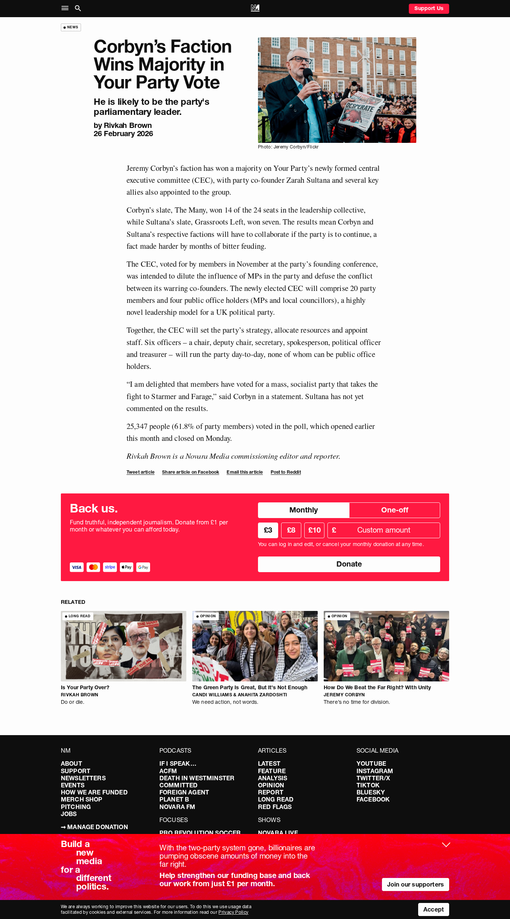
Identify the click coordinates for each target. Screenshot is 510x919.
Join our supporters (415, 884)
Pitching (76, 806)
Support (75, 771)
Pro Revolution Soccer (200, 833)
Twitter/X (373, 778)
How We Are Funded (94, 792)
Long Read (275, 799)
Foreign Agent (184, 792)
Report (270, 792)
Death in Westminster (196, 778)
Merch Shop (82, 799)
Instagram (375, 771)
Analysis (272, 778)
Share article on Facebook (190, 472)
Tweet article (141, 472)
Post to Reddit (286, 472)
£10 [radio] (314, 530)
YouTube (371, 763)
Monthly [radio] (303, 509)
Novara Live (278, 833)
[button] (66, 8)
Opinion (271, 785)
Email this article (245, 472)
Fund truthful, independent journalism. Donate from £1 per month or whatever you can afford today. (149, 526)
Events (72, 785)
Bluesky (371, 792)
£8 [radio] (291, 530)
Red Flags (275, 806)
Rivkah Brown (128, 125)
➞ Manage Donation (94, 827)
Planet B (174, 799)
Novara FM (177, 806)
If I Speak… (177, 763)
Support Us (429, 8)
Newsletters (83, 778)
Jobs (69, 814)
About (71, 763)
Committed (178, 785)
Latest (269, 763)
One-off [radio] (394, 509)
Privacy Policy (233, 912)
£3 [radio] (268, 530)
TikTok (368, 785)
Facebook (373, 799)
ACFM (168, 771)
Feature (272, 771)
